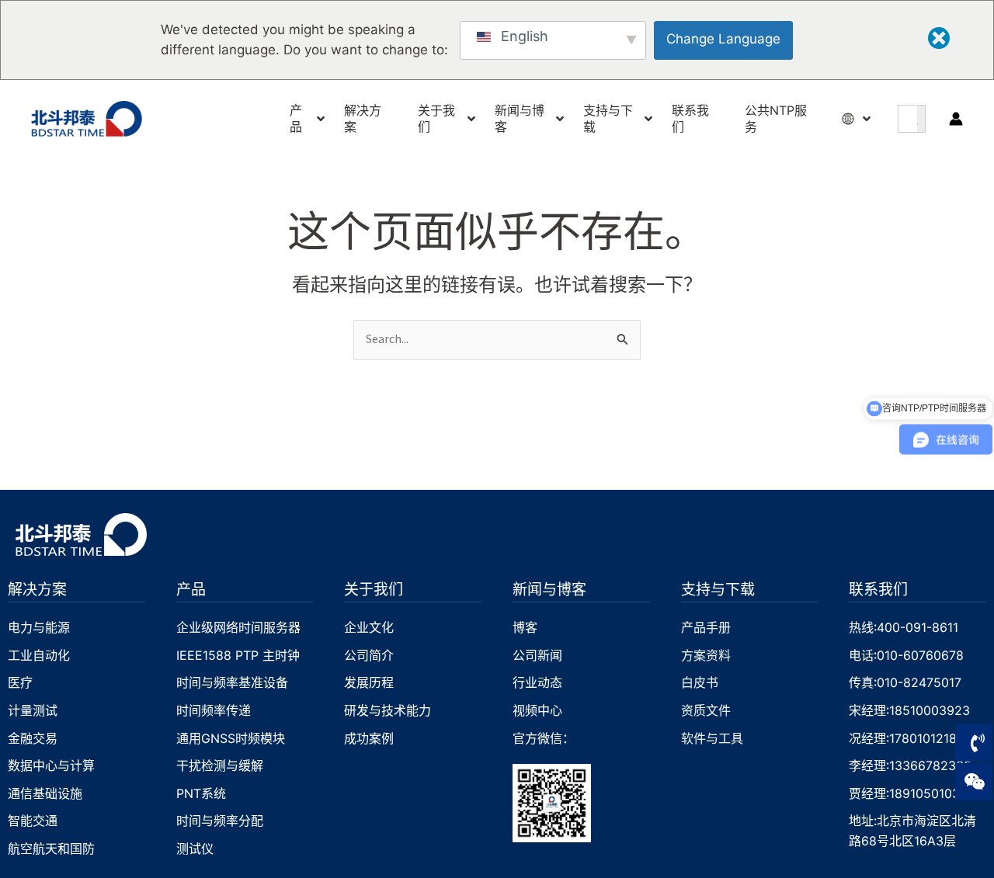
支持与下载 (718, 589)
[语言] (849, 119)
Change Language (723, 39)
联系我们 (878, 589)
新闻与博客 (549, 589)
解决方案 (37, 589)
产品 (191, 589)
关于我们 (373, 589)
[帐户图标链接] (956, 119)
